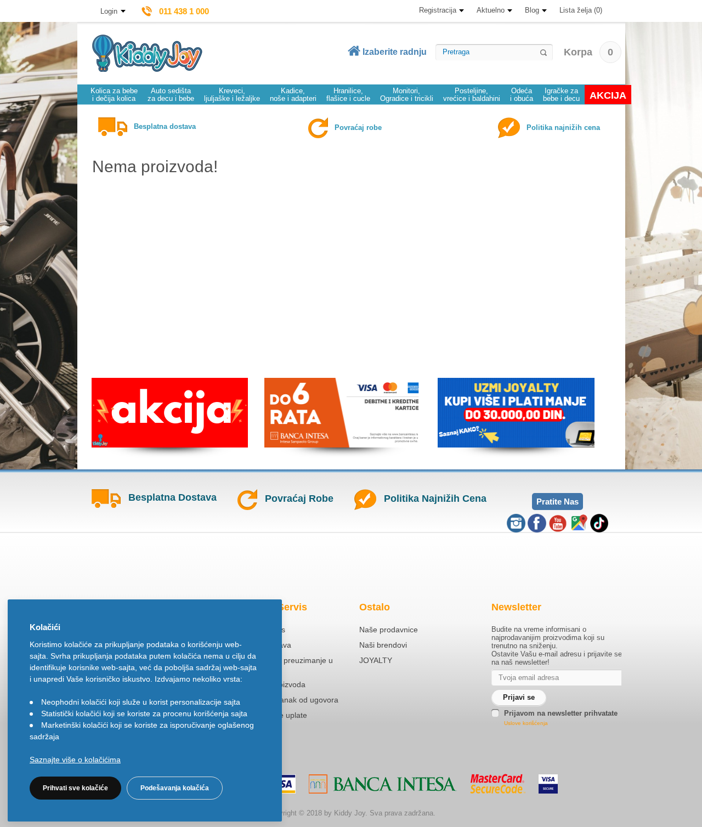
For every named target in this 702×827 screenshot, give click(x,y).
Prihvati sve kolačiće (75, 788)
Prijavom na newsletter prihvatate (561, 713)
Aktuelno (491, 10)
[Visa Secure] (548, 784)
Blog (532, 10)
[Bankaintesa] (383, 784)
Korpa (588, 52)
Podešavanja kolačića (174, 788)
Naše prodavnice (388, 629)
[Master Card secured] (497, 784)
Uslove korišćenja (526, 723)
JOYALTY (375, 660)
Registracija (437, 10)
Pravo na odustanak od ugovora (282, 699)
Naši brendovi (383, 645)
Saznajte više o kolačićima (75, 759)
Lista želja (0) (580, 10)
